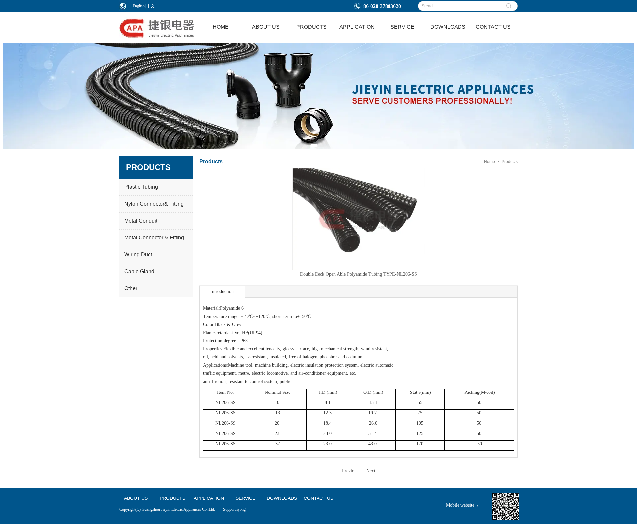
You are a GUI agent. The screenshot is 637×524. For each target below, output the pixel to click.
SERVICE (245, 498)
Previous (350, 470)
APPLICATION (209, 498)
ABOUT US (136, 498)
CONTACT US (318, 498)
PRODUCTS (172, 498)
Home (489, 161)
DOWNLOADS (282, 498)
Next (370, 470)
